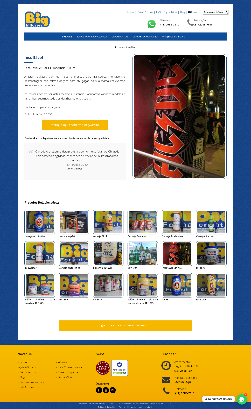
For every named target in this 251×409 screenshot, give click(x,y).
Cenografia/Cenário (145, 36)
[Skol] (109, 222)
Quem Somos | (146, 12)
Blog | (183, 12)
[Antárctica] (41, 222)
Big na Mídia (64, 377)
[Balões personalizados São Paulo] (109, 285)
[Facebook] (98, 390)
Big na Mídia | (171, 12)
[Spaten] (212, 222)
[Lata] (212, 285)
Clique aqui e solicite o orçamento (76, 125)
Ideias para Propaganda (92, 36)
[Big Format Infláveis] (37, 19)
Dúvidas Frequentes (31, 382)
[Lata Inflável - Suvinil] (75, 285)
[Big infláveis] (75, 222)
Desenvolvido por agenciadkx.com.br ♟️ (136, 407)
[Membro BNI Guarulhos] (103, 368)
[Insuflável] (180, 118)
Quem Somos (27, 367)
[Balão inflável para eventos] (41, 285)
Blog (22, 377)
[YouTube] (106, 390)
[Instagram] (112, 390)
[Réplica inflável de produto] (144, 253)
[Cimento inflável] (109, 253)
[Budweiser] (178, 222)
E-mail (194, 12)
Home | (131, 12)
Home (120, 47)
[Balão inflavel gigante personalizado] (144, 285)
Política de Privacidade (107, 407)
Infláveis (67, 36)
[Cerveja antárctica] (75, 253)
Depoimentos (120, 36)
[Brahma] (144, 222)
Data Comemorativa (69, 367)
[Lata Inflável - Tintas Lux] (212, 253)
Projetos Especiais (173, 36)
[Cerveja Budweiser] (41, 253)
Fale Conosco (27, 387)
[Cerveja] (178, 285)
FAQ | (159, 12)
